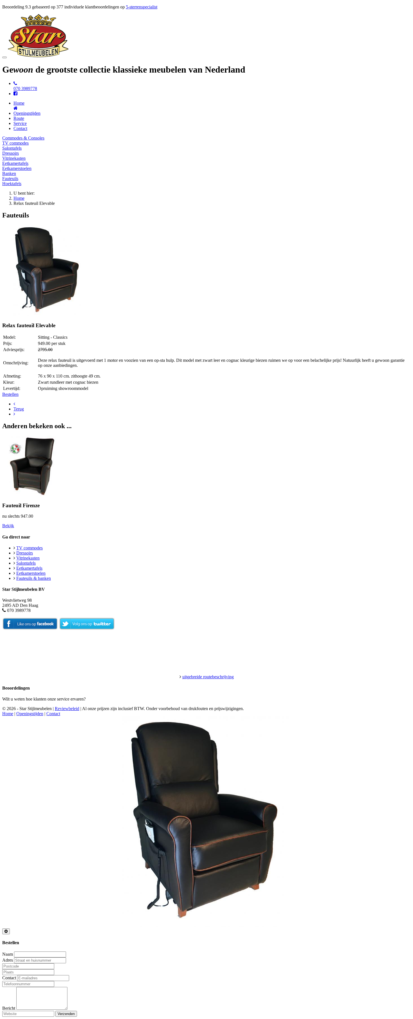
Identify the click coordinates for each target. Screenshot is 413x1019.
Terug (18, 409)
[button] (48, 314)
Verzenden (66, 1014)
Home (18, 198)
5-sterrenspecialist (141, 7)
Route (18, 118)
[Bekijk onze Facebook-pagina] (15, 93)
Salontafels (12, 148)
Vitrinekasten (14, 158)
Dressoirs (10, 153)
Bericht (8, 1008)
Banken (9, 173)
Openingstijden (26, 113)
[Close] (6, 931)
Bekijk (8, 525)
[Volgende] (14, 414)
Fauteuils (10, 178)
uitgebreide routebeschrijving (208, 676)
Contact (20, 128)
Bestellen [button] (10, 394)
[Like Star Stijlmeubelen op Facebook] (30, 628)
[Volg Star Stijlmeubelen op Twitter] (87, 628)
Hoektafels (11, 183)
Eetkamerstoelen (16, 168)
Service (20, 123)
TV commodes (15, 143)
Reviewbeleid (67, 708)
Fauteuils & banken (33, 578)
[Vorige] (14, 403)
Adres (7, 960)
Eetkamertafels (15, 163)
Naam (7, 954)
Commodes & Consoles (23, 138)
